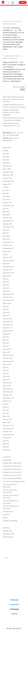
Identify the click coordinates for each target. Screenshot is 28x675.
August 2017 (7, 334)
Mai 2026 (6, 157)
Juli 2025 (5, 187)
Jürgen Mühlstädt (9, 21)
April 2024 (6, 212)
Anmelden (6, 528)
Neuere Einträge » (19, 87)
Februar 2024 (7, 218)
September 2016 (8, 361)
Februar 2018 (7, 318)
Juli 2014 (5, 441)
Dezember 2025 (8, 172)
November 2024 (8, 205)
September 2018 (8, 300)
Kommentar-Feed (8, 534)
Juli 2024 (5, 209)
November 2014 (8, 428)
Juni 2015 (6, 407)
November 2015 (8, 392)
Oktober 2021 (7, 245)
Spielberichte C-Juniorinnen (12, 472)
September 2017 (8, 331)
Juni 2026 (6, 154)
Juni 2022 (6, 230)
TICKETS (22, 2)
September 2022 (8, 227)
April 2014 (6, 450)
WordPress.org (8, 537)
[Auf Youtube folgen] (10, 633)
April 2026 (6, 160)
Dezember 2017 (8, 322)
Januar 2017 (7, 352)
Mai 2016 (6, 373)
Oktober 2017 (7, 328)
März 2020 (6, 263)
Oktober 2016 (7, 358)
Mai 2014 (6, 447)
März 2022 (6, 239)
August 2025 (7, 184)
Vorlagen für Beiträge (10, 521)
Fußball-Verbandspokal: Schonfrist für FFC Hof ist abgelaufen (11, 112)
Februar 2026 (7, 166)
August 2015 (7, 401)
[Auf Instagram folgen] (7, 633)
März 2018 (6, 315)
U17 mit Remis (7, 20)
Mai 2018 (6, 309)
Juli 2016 (5, 367)
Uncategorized (8, 511)
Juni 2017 (6, 337)
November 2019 (8, 267)
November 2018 (8, 294)
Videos (5, 518)
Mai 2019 (6, 285)
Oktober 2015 (7, 395)
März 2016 (6, 380)
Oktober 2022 (7, 224)
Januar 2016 (7, 386)
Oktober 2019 (7, 270)
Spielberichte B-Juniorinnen (9, 24)
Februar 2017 (7, 349)
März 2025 (6, 199)
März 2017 (6, 346)
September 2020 (8, 260)
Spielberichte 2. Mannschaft (12, 466)
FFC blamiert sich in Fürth (10, 54)
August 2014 (7, 438)
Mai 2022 (6, 233)
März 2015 (6, 416)
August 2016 (7, 364)
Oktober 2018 (7, 297)
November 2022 (8, 221)
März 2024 (6, 215)
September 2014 (8, 435)
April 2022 (6, 236)
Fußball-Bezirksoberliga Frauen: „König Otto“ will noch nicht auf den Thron (13, 99)
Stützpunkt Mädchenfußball (12, 478)
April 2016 (6, 376)
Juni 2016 (6, 370)
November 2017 (8, 325)
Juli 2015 (5, 404)
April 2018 (6, 312)
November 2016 (8, 355)
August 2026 (7, 147)
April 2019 (6, 288)
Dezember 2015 (8, 389)
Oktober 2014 (7, 431)
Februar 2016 (7, 383)
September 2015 (8, 398)
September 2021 (8, 248)
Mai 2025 (6, 193)
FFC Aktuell (6, 457)
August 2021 (7, 251)
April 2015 (6, 413)
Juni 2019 (6, 282)
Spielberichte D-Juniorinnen (12, 475)
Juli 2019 (5, 279)
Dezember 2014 (8, 425)
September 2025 (8, 181)
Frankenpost (7, 460)
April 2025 (6, 196)
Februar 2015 (7, 419)
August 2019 (7, 276)
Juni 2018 (6, 306)
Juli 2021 (5, 254)
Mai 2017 (6, 340)
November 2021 (8, 242)
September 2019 (8, 273)
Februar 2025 (7, 202)
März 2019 (6, 291)
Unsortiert (6, 514)
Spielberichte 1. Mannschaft (10, 58)
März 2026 (6, 163)
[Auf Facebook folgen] (4, 633)
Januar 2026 (7, 169)
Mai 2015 (6, 410)
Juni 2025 (6, 190)
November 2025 (8, 175)
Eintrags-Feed (7, 531)
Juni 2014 (6, 444)
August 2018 (7, 303)
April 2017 (6, 343)
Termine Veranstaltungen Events (14, 481)
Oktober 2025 (7, 178)
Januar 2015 (7, 422)
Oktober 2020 (7, 257)
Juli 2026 (5, 150)
